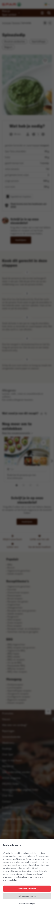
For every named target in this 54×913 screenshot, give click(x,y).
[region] (27, 876)
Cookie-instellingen (27, 903)
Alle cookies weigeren (27, 896)
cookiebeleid (12, 880)
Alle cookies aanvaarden (27, 888)
